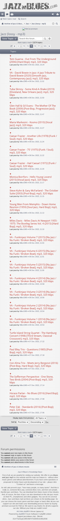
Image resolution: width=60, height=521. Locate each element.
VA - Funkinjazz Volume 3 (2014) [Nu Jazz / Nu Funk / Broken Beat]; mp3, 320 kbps (33, 293)
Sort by (14, 422)
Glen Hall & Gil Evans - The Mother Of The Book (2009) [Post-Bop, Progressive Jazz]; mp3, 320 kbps (33, 108)
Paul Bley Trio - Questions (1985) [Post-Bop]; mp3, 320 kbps (31, 351)
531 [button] (45, 46)
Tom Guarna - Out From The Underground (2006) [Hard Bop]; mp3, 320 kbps (33, 60)
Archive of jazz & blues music (16, 467)
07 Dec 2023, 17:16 (36, 369)
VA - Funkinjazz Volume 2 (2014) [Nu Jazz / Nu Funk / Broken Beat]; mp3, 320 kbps (33, 307)
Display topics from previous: (24, 418)
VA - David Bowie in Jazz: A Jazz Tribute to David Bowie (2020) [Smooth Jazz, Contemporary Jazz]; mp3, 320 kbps (32, 75)
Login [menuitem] (53, 15)
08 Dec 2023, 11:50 (36, 98)
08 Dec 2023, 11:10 (36, 229)
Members (12, 15)
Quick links (3, 15)
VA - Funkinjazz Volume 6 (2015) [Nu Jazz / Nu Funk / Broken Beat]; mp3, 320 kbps (33, 252)
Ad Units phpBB (23, 511)
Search (23, 19)
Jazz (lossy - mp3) (13, 34)
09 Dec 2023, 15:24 (36, 65)
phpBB (21, 514)
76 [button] (35, 46)
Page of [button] (11, 46)
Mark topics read (9, 19)
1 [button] (18, 46)
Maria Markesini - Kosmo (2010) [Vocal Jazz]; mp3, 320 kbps (31, 124)
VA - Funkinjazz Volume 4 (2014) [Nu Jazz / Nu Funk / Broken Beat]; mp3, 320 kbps (33, 280)
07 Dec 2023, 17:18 (36, 355)
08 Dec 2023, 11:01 (36, 257)
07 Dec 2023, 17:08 (36, 399)
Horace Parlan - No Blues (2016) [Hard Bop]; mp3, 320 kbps (34, 395)
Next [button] (49, 46)
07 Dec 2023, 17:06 (36, 413)
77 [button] (39, 46)
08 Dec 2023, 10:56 (36, 297)
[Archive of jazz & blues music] (30, 6)
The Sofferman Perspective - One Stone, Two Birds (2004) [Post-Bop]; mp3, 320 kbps (31, 379)
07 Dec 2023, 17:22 (36, 341)
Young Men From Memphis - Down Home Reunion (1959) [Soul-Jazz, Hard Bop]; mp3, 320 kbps (33, 207)
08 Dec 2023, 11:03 (36, 243)
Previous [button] (14, 46)
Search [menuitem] (57, 24)
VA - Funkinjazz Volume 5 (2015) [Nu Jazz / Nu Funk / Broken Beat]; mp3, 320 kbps (33, 266)
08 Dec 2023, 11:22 (36, 155)
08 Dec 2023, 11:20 (36, 169)
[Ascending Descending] (37, 422)
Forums (8, 15)
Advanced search (49, 39)
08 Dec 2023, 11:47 (36, 114)
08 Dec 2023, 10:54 (36, 311)
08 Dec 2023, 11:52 (36, 81)
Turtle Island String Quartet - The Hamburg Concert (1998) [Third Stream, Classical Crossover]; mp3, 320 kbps (33, 335)
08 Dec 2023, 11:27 (36, 128)
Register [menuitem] (58, 15)
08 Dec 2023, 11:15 (36, 196)
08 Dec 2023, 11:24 (36, 142)
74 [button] (28, 46)
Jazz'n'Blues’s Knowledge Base (30, 472)
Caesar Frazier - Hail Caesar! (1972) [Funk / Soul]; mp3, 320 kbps (33, 165)
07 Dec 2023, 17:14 (36, 385)
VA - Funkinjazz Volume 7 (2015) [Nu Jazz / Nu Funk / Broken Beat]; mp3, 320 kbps (33, 239)
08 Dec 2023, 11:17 (36, 183)
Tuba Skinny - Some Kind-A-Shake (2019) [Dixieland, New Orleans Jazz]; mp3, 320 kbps (32, 92)
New (8, 38)
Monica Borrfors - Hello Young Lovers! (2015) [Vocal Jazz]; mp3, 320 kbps (31, 178)
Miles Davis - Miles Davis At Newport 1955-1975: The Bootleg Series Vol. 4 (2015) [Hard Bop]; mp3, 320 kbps (34, 223)
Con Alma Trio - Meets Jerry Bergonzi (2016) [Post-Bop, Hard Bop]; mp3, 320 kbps (34, 364)
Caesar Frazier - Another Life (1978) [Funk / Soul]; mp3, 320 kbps (33, 137)
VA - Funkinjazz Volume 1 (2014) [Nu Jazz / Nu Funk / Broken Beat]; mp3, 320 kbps (33, 321)
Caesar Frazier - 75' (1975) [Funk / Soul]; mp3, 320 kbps (32, 151)
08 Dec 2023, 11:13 (36, 213)
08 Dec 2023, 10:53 (36, 325)
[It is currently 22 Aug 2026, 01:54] (53, 24)
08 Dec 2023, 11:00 (36, 270)
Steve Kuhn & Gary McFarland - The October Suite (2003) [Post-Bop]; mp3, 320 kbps (34, 192)
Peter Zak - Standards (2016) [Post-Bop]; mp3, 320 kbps (32, 408)
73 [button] (24, 46)
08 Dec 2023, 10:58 (36, 284)
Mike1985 (23, 65)
